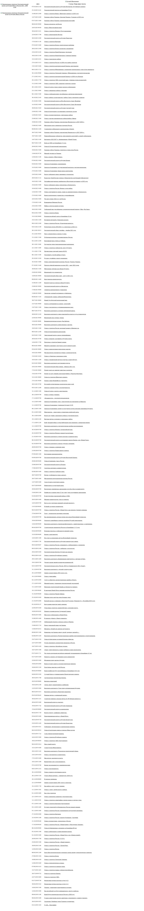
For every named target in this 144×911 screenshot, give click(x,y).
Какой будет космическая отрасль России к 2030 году (59, 894)
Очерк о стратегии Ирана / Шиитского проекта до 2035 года (61, 13)
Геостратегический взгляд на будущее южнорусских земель (61, 541)
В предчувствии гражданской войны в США (57, 496)
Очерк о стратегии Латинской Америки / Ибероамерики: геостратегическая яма (67, 73)
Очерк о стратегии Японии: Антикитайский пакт (58, 429)
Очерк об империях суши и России (54, 461)
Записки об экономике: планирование (55, 164)
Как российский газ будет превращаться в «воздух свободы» (61, 891)
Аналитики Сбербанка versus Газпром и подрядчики (59, 901)
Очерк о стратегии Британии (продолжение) (57, 803)
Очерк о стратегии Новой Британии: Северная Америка (60, 55)
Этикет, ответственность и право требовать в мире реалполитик (62, 650)
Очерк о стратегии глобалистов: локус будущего (58, 248)
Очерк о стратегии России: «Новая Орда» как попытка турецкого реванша (65, 510)
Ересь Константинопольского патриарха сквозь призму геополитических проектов (68, 852)
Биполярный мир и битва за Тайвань (55, 241)
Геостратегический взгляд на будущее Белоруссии (58, 719)
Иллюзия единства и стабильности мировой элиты (59, 531)
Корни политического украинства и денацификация (59, 195)
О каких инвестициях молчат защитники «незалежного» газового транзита (66, 898)
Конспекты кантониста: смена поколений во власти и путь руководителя (65, 314)
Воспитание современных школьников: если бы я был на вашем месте (64, 489)
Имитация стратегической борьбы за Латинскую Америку (61, 587)
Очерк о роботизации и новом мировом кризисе (58, 831)
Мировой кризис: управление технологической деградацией (61, 583)
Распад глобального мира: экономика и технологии (59, 174)
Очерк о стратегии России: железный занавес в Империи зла (61, 328)
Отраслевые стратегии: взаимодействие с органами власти (61, 608)
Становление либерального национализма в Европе (59, 129)
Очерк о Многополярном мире (53, 27)
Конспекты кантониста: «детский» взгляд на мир (58, 569)
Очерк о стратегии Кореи (51, 213)
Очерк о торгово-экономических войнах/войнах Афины (60, 118)
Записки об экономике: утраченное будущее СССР (58, 405)
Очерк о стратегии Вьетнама (52, 41)
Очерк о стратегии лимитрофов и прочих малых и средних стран (63, 800)
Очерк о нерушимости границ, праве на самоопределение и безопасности (65, 192)
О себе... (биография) (50, 905)
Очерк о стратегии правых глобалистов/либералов (58, 870)
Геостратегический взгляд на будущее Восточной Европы (60, 457)
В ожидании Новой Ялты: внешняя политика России (59, 590)
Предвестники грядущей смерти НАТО (55, 251)
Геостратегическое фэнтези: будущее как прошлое (58, 552)
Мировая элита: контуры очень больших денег (57, 597)
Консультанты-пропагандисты (53, 279)
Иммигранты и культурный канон (54, 485)
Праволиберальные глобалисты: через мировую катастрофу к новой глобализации (67, 136)
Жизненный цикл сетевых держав (54, 317)
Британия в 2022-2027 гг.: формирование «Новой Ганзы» (60, 139)
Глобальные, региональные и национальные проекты (59, 726)
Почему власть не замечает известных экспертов (58, 370)
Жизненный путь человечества (53, 272)
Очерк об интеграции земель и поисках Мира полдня (59, 730)
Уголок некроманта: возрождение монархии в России (59, 643)
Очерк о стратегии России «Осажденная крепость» (59, 223)
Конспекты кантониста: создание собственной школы (59, 310)
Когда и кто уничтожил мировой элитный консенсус (59, 503)
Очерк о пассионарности (51, 768)
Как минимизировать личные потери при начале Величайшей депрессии (65, 517)
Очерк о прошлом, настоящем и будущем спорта (58, 338)
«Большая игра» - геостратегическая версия (56, 398)
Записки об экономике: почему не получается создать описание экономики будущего (68, 408)
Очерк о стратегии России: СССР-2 (54, 838)
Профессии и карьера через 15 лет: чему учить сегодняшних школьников (65, 492)
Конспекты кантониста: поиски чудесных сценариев (59, 443)
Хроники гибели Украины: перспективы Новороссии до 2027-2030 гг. (64, 132)
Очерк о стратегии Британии (52, 814)
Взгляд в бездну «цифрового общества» (55, 712)
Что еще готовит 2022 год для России (55, 199)
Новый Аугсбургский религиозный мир (55, 300)
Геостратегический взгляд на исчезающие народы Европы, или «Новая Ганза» (66, 440)
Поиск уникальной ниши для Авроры (55, 625)
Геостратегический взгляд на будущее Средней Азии (59, 108)
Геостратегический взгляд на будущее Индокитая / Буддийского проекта (64, 6)
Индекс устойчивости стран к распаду (55, 475)
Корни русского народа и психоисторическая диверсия (60, 663)
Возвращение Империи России (53, 202)
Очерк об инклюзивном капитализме (55, 331)
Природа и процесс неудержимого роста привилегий (59, 656)
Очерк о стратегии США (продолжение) (56, 740)
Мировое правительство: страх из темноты (56, 499)
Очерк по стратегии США (52, 877)
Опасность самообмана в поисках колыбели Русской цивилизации (63, 520)
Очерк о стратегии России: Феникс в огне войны (58, 188)
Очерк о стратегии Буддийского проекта (56, 555)
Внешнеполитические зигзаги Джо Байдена (57, 321)
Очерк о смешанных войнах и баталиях (55, 90)
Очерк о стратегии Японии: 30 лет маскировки (57, 31)
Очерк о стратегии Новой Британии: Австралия (58, 52)
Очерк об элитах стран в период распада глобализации (60, 87)
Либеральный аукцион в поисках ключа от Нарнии (59, 622)
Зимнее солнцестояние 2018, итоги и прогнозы (58, 782)
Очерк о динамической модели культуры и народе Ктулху (60, 359)
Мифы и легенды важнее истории (54, 206)
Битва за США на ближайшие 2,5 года (55, 143)
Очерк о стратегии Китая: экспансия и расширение (58, 48)
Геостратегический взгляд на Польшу (55, 464)
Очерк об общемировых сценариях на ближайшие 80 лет (60, 828)
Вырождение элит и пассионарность (54, 761)
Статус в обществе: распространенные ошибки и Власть (60, 580)
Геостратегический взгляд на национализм (56, 709)
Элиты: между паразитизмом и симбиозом (56, 684)
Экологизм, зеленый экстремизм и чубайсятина (58, 293)
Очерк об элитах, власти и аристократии (56, 391)
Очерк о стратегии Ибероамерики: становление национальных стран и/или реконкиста (69, 69)
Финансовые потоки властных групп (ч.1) (56, 884)
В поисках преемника (50, 779)
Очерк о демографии (50, 576)
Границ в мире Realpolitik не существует (55, 380)
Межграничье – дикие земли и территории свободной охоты (61, 412)
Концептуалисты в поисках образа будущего (57, 282)
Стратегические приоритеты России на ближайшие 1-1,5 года (62, 527)
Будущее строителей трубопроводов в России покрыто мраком (62, 807)
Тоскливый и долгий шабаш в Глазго (55, 255)
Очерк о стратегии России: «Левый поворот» (57, 842)
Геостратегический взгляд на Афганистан (56, 286)
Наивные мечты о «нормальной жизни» (55, 695)
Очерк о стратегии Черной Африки (54, 594)
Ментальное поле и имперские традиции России (58, 125)
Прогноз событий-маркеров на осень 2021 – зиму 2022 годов (61, 265)
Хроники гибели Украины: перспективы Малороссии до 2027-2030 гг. (64, 122)
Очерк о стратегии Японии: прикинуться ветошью (59, 433)
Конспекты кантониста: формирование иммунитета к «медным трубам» (65, 559)
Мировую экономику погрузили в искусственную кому (60, 345)
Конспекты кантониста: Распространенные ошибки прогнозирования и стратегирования (69, 636)
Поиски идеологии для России (53, 24)
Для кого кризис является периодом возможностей (58, 562)
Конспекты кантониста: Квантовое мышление (57, 691)
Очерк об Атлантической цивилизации (55, 146)
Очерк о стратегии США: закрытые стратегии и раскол (60, 83)
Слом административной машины (54, 733)
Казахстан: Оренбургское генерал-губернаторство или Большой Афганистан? (66, 178)
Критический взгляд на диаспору (54, 702)
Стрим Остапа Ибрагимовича (53, 747)
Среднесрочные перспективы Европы (55, 677)
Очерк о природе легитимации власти (55, 772)
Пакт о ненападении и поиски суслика (55, 234)
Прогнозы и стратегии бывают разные (55, 342)
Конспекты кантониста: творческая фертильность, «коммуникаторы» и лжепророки (68, 524)
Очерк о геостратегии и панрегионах (55, 754)
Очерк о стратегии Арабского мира (54, 471)
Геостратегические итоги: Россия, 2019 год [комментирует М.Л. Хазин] (65, 566)
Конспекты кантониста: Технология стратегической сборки (61, 751)
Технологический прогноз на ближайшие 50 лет (58, 10)
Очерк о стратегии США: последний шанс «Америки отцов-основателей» (65, 80)
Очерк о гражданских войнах (52, 59)
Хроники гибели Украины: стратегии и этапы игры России (61, 150)
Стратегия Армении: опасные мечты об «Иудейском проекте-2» (62, 698)
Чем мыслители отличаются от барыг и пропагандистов (60, 352)
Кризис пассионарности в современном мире (57, 765)
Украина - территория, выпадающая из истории (58, 887)
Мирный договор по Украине (52, 153)
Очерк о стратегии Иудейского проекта (55, 737)
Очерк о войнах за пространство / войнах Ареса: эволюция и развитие (64, 97)
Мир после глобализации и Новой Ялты (56, 615)
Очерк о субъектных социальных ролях (55, 356)
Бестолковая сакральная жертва (53, 454)
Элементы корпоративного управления (55, 289)
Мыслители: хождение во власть (53, 758)
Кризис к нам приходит (51, 534)
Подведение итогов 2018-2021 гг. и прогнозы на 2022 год (60, 227)
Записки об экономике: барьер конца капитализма (58, 171)
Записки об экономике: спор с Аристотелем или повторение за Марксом (65, 401)
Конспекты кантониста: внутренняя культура (57, 363)
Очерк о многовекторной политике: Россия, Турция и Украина (62, 261)
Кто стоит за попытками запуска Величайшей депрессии (60, 538)
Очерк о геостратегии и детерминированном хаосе (59, 307)
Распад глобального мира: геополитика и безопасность (60, 185)
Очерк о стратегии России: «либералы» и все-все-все (59, 548)
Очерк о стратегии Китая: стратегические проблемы (59, 45)
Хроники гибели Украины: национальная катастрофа (59, 20)
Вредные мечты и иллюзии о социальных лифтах (58, 419)
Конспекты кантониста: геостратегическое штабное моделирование (63, 426)
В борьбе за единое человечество (53, 506)
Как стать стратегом (50, 793)
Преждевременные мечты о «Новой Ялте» (56, 716)
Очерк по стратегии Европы (52, 873)
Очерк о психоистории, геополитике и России (57, 821)
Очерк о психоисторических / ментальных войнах (58, 115)
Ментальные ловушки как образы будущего (56, 268)
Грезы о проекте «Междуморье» (53, 157)
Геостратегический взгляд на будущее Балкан (57, 160)
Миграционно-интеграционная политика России (58, 478)
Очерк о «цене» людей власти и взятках (55, 789)
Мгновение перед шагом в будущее (54, 660)
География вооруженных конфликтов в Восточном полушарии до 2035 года (66, 181)
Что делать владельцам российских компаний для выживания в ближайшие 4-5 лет (68, 653)
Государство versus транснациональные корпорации (59, 244)
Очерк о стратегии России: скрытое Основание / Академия (61, 817)
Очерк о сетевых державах (52, 394)
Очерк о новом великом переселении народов (57, 349)
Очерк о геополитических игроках (54, 863)
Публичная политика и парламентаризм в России (58, 237)
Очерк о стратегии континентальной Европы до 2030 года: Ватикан (63, 76)
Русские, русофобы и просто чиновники (56, 258)
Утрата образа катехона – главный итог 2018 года (58, 775)
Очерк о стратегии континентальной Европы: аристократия (61, 66)
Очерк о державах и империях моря (54, 447)
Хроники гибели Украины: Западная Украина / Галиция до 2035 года (64, 17)
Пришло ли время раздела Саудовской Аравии (57, 611)
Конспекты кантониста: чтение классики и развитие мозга (61, 436)
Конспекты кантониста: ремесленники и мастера (58, 324)
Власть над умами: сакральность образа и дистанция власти (61, 415)
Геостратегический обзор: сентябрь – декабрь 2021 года (60, 230)
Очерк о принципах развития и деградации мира (58, 796)
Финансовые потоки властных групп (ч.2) (56, 880)
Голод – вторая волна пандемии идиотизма (56, 513)
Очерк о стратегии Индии (51, 849)
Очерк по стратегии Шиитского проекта (56, 377)
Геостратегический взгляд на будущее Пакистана (58, 38)
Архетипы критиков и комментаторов (55, 468)
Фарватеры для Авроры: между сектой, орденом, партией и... (62, 632)
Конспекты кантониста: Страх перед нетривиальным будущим (62, 688)
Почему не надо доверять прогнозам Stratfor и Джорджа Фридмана (63, 373)
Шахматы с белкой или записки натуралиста (57, 629)
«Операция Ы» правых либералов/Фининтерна (58, 296)
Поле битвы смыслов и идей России (54, 667)
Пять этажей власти (50, 744)
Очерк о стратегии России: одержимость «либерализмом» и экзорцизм (64, 545)
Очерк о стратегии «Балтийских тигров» (56, 646)
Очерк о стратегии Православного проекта (56, 450)
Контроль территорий (50, 681)
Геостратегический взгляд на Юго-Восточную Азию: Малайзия (62, 101)
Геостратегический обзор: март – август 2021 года (58, 275)
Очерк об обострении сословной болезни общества (59, 639)
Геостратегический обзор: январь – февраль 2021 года (59, 366)
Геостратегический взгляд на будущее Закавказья (58, 705)
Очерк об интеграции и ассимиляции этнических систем (60, 111)
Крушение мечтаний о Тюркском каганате (56, 220)
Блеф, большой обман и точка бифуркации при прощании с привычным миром (67, 422)
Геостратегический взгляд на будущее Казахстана (58, 723)
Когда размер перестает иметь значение (55, 604)
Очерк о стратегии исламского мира (54, 866)
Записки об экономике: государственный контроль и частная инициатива (65, 167)
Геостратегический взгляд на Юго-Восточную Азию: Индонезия (62, 104)
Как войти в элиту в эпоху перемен (54, 786)
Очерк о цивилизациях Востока (53, 34)
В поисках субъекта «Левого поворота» (55, 618)
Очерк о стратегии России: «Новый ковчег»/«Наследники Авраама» (64, 824)
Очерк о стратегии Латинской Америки (55, 859)
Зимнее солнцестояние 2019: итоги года (55, 573)
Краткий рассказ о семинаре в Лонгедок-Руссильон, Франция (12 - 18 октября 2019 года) (69, 601)
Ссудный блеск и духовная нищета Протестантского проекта (61, 674)
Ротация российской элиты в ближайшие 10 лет (58, 216)
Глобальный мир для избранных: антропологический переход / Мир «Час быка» (67, 209)
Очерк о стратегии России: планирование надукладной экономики (63, 810)
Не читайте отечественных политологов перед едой (59, 384)
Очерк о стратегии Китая (51, 856)
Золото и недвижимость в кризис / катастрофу (57, 303)
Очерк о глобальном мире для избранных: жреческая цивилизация (63, 94)
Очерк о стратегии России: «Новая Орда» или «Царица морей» (62, 835)
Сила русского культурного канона (54, 482)
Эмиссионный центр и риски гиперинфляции (57, 335)
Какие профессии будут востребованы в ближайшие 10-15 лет (62, 670)
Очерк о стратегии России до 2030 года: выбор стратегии (60, 62)
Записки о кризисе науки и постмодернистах (57, 387)
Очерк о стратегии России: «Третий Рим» (56, 845)
